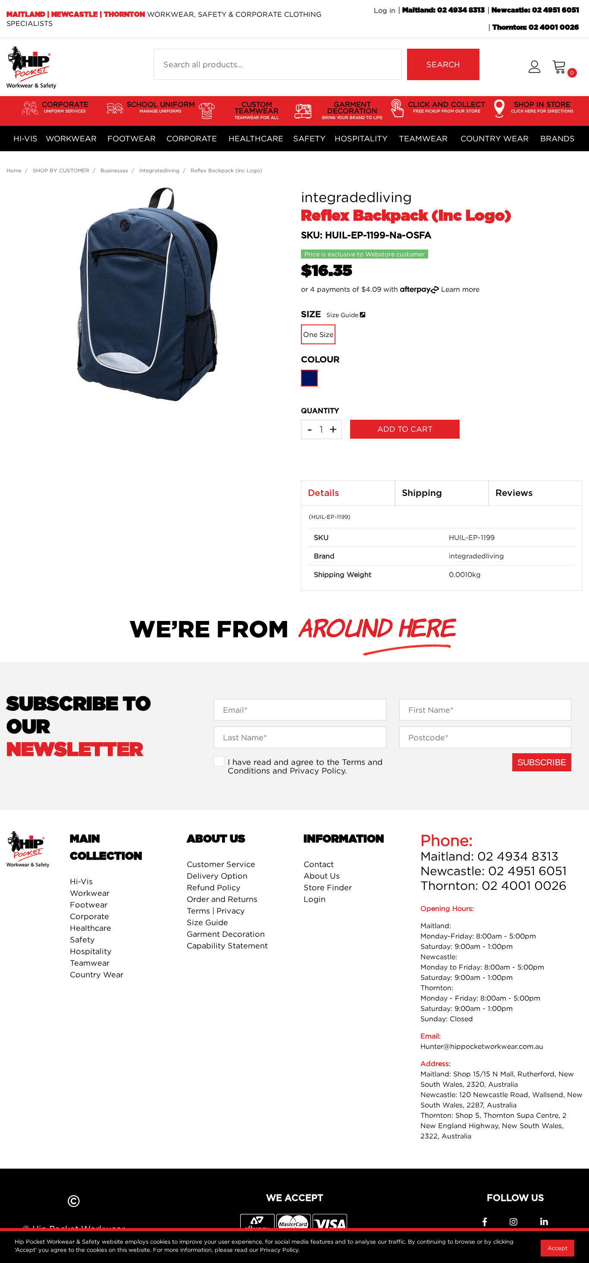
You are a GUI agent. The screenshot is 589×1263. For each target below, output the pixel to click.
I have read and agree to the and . (305, 766)
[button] (534, 68)
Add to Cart (404, 429)
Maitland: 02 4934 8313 (443, 10)
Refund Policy (214, 887)
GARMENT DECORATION (352, 109)
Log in (384, 10)
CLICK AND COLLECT (446, 106)
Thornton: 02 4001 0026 (535, 27)
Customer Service (221, 864)
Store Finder (328, 887)
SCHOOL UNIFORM (161, 106)
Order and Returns (222, 899)
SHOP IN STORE (542, 106)
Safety (309, 138)
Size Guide (342, 315)
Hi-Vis (25, 138)
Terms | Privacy (216, 911)
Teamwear (423, 138)
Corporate (191, 138)
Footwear (131, 138)
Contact (319, 864)
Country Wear (495, 138)
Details (323, 493)
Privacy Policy (317, 770)
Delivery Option (217, 876)
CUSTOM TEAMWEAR (257, 109)
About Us (322, 876)
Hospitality (361, 138)
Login (315, 899)
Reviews (514, 493)
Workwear (71, 138)
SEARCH (443, 64)
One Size (318, 334)
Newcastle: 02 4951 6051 (535, 10)
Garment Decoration (226, 934)
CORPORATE (65, 106)
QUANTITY (320, 411)
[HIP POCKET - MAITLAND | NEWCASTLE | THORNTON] (31, 67)
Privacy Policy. (280, 1250)
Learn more (460, 289)
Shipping (422, 493)
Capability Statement (227, 946)
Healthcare (256, 138)
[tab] (348, 493)
